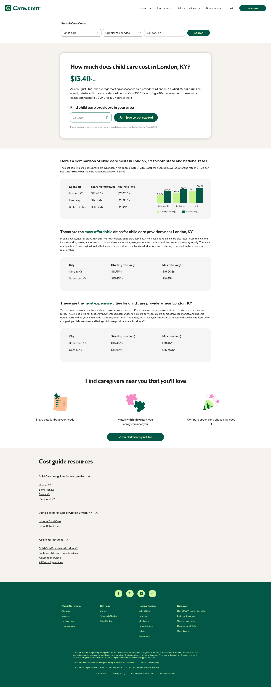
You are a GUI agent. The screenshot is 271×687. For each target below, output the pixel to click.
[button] (65, 476)
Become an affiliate (186, 626)
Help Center (106, 621)
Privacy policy (68, 626)
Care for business (186, 621)
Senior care (144, 636)
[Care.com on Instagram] (152, 593)
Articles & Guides (108, 616)
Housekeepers (146, 626)
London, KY (76, 193)
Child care (144, 621)
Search (198, 33)
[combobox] (164, 33)
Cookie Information (167, 673)
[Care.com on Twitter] (130, 593)
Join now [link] (253, 8)
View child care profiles (135, 437)
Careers (65, 616)
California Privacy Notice (142, 673)
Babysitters (144, 611)
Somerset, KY (77, 278)
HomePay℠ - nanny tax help (191, 611)
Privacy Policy (119, 673)
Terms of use (67, 621)
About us (65, 611)
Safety (103, 611)
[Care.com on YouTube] (141, 593)
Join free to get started (136, 117)
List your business (186, 616)
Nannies (143, 616)
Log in (231, 8)
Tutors (142, 631)
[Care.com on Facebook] (118, 593)
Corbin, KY (75, 271)
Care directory (184, 631)
